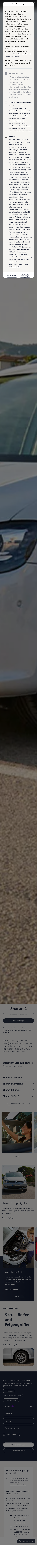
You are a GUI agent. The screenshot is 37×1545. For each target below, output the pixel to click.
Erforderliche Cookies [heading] (16, 74)
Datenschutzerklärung (12, 56)
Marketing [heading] (12, 136)
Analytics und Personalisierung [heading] (20, 102)
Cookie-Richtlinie (17, 54)
